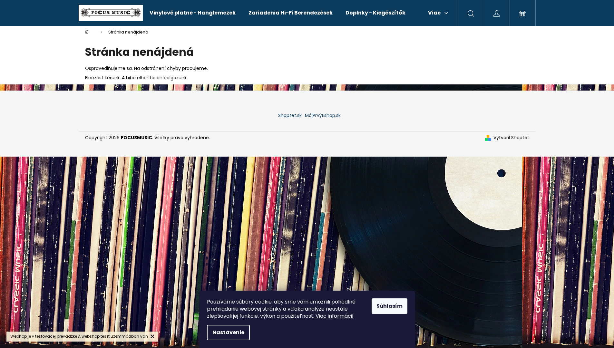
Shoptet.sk (290, 115)
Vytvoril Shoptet (511, 138)
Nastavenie (228, 332)
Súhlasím (389, 306)
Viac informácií (335, 316)
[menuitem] (192, 13)
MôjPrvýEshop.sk (323, 115)
